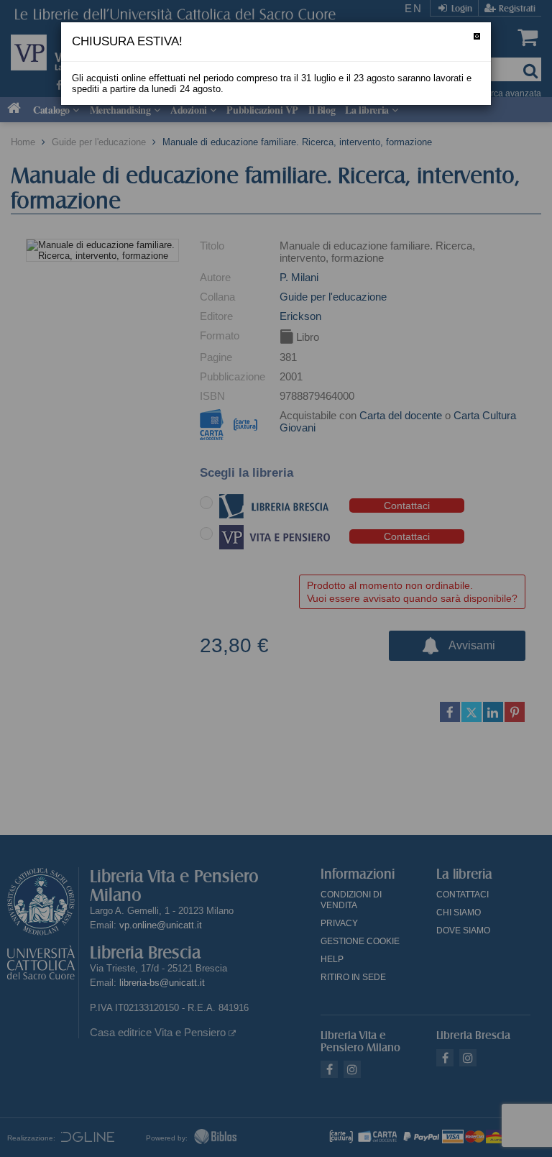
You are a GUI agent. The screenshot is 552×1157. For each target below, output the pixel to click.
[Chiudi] (477, 36)
